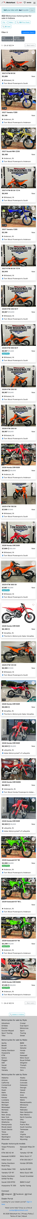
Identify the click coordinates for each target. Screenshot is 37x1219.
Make (11, 22)
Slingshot (23, 1063)
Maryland (5, 1102)
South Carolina (26, 1127)
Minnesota (24, 1105)
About (24, 1216)
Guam (4, 1090)
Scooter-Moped (8, 1031)
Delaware (23, 1085)
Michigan (5, 1105)
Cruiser (23, 1023)
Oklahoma (5, 1122)
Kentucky (23, 1097)
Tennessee (24, 1129)
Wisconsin (5, 1139)
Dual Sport (24, 1026)
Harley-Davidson (8, 1050)
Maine (22, 1100)
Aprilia (4, 1043)
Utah (22, 1132)
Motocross (24, 1028)
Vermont (5, 1134)
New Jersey (6, 1115)
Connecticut (6, 1085)
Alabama (5, 1078)
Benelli (4, 1045)
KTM (3, 1055)
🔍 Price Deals (23, 22)
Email (30, 1194)
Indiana (4, 1095)
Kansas (4, 1097)
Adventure (6, 1023)
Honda (22, 1050)
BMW (22, 1043)
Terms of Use (15, 1216)
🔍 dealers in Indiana (17, 1014)
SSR (3, 1063)
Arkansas (23, 1080)
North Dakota (7, 1120)
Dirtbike (5, 1026)
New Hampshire (26, 1112)
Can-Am (23, 1045)
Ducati (4, 1048)
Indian (22, 1053)
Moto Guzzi (24, 1058)
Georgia (23, 1088)
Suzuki (4, 1065)
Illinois (22, 1092)
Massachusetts (26, 1102)
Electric (4, 1028)
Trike (3, 1035)
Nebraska (23, 1110)
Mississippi (6, 1107)
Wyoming (23, 1139)
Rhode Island (7, 1127)
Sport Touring (7, 1033)
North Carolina (26, 1117)
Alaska (22, 1078)
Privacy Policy (27, 1214)
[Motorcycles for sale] (18, 2)
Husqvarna (6, 1053)
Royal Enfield (25, 1060)
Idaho (4, 1092)
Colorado (23, 1083)
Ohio (22, 1120)
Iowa (22, 1095)
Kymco (4, 1058)
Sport (22, 1031)
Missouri (23, 1107)
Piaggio (4, 1060)
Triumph (23, 1065)
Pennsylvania (7, 1124)
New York (5, 1117)
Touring (23, 1033)
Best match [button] (31, 45)
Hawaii (22, 1090)
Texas (4, 1132)
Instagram (8, 1194)
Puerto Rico (24, 1124)
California (5, 1083)
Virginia (23, 1134)
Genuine (23, 1048)
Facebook (20, 1194)
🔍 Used (6, 26)
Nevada (5, 1112)
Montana (5, 1110)
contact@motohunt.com (18, 1210)
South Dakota (7, 1129)
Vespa (4, 1068)
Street (22, 1035)
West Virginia (25, 1137)
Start (32, 10)
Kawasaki (23, 1055)
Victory (23, 1068)
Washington (6, 1137)
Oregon (23, 1122)
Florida (4, 1088)
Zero (22, 1070)
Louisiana (5, 1100)
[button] (3, 60)
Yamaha (5, 1070)
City (4, 22)
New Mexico (25, 1115)
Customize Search (28, 32)
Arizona (5, 1080)
